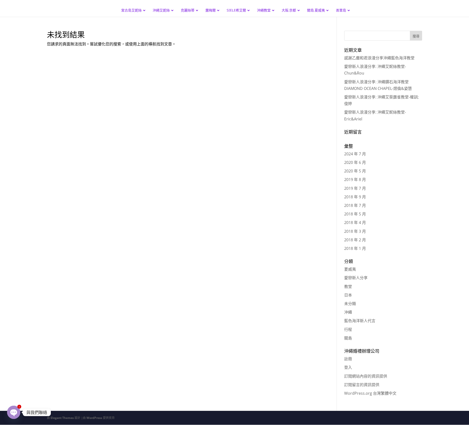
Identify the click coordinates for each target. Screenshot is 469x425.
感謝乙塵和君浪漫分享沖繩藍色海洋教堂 (379, 58)
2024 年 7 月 (355, 154)
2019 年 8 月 (355, 179)
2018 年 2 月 (355, 240)
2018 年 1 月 (355, 248)
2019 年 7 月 (355, 188)
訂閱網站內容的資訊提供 (365, 376)
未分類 (350, 303)
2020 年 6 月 (355, 162)
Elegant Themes (62, 418)
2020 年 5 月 (355, 171)
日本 (348, 295)
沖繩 (348, 312)
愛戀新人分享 (356, 277)
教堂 (348, 286)
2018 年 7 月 (355, 205)
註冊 (348, 358)
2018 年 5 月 (355, 214)
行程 (348, 329)
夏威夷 (350, 269)
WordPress (94, 418)
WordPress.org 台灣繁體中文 (370, 393)
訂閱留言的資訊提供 (361, 384)
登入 (348, 367)
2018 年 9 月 (355, 197)
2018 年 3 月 (355, 231)
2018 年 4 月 (355, 222)
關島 (348, 338)
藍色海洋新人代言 (359, 320)
